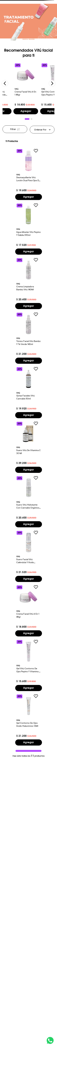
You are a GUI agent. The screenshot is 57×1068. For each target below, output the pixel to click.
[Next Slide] (52, 83)
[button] (27, 119)
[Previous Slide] (5, 83)
